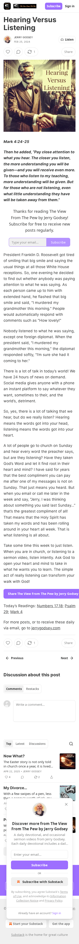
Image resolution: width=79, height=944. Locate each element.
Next (64, 658)
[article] (39, 766)
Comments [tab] (14, 689)
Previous (17, 658)
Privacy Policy (53, 900)
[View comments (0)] (18, 51)
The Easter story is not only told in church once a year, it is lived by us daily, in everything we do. (28, 764)
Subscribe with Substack (42, 881)
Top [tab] (8, 744)
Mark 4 (16, 612)
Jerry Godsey (23, 37)
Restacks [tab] (32, 689)
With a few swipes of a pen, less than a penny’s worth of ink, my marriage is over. (28, 795)
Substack (17, 935)
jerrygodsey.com (45, 628)
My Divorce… (15, 788)
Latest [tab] (20, 744)
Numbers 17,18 (50, 606)
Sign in (70, 6)
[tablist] (22, 688)
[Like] (8, 51)
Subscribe (54, 6)
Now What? (14, 756)
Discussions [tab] (37, 744)
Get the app (61, 924)
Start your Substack (28, 924)
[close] (66, 804)
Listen (69, 40)
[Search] (71, 743)
